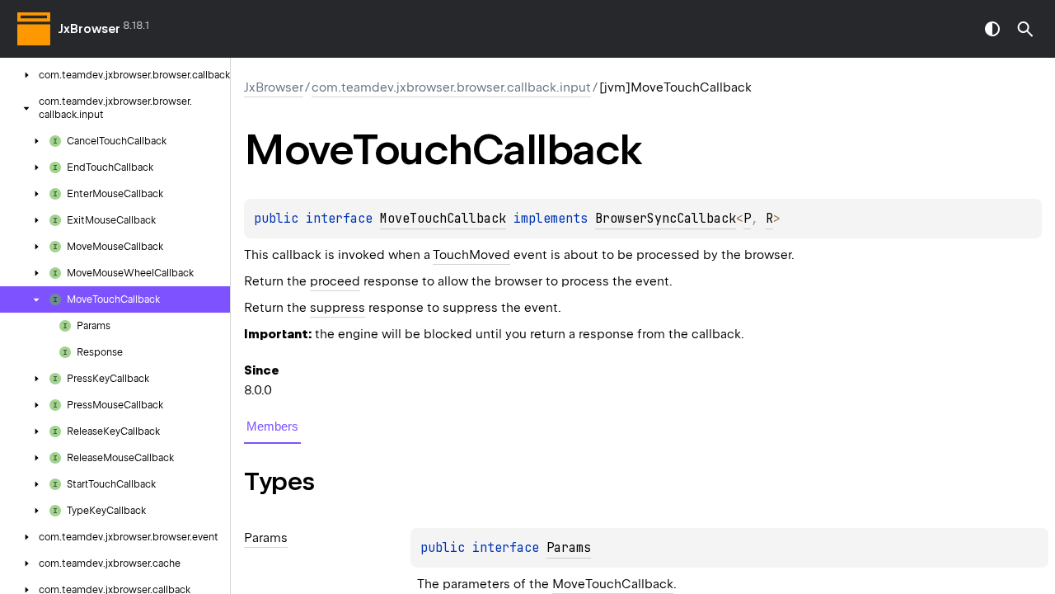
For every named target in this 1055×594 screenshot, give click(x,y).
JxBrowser (89, 28)
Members (272, 426)
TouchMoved (471, 255)
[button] (1025, 28)
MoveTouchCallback (443, 218)
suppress (337, 307)
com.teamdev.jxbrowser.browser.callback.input (451, 87)
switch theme (992, 28)
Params (568, 548)
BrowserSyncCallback (665, 218)
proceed (335, 281)
